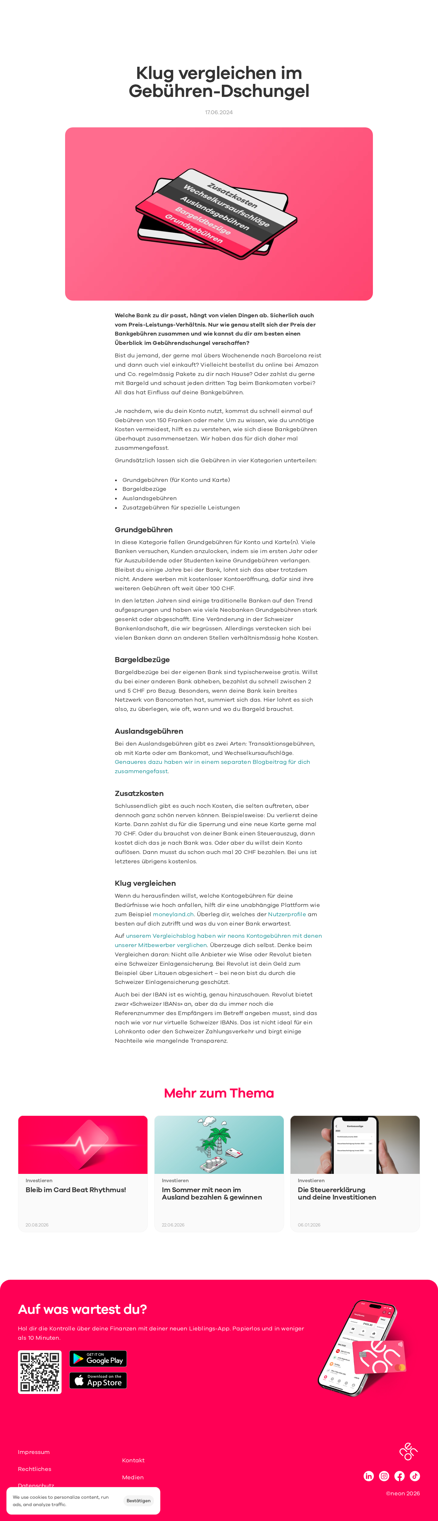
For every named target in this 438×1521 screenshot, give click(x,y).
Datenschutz (36, 1486)
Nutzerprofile (287, 914)
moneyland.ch (173, 914)
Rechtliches (34, 1469)
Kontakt (133, 1460)
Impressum (34, 1452)
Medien (133, 1477)
